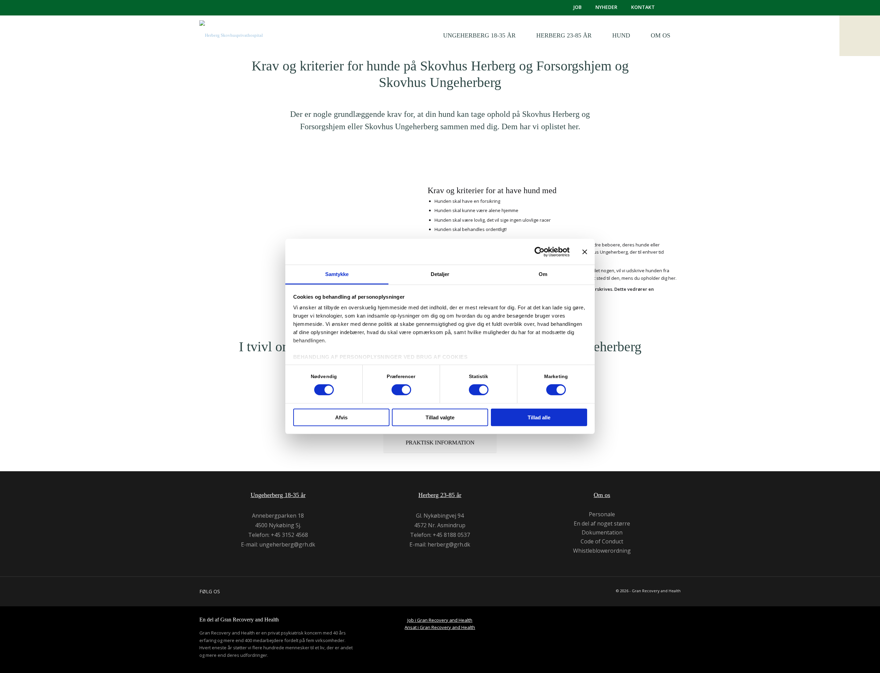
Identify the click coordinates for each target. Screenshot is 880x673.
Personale (602, 514)
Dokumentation (602, 532)
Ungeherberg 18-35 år (278, 495)
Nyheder (606, 7)
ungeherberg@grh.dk (287, 544)
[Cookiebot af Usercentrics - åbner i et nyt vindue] (539, 251)
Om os (602, 495)
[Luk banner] (584, 251)
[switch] (401, 389)
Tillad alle (539, 417)
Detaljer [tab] (440, 274)
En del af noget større (602, 523)
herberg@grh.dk (449, 544)
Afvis (341, 417)
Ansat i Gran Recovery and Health (440, 627)
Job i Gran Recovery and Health (439, 620)
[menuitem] (570, 7)
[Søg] (675, 7)
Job (577, 7)
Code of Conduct (602, 541)
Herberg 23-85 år (439, 495)
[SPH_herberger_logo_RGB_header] (231, 40)
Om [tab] (543, 274)
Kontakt (643, 7)
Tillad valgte (440, 417)
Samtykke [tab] (337, 274)
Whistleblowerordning (602, 550)
